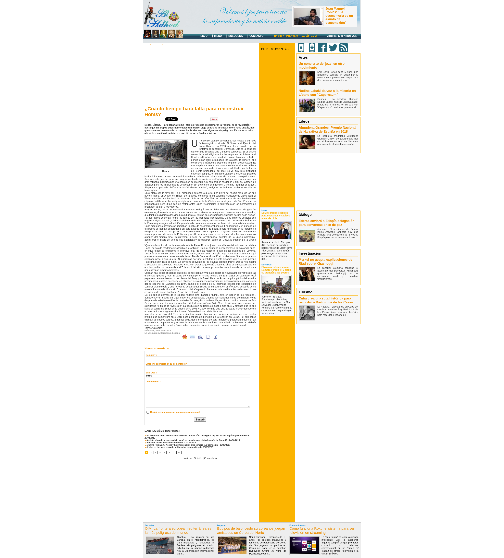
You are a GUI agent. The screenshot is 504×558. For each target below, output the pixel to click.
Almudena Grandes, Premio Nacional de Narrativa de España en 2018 (327, 129)
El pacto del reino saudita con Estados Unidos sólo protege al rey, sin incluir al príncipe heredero (196, 435)
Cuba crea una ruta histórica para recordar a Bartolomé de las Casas (326, 300)
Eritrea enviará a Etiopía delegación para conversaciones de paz (326, 223)
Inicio (203, 35)
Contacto (256, 35)
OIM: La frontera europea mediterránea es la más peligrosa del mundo (178, 531)
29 (179, 452)
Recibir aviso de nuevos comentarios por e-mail (175, 412)
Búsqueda (235, 35)
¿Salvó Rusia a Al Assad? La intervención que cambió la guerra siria (182, 445)
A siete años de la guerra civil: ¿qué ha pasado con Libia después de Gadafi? (186, 440)
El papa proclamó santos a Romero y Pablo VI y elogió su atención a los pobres (276, 270)
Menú (217, 35)
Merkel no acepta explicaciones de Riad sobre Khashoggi (325, 261)
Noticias (187, 458)
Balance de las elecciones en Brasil (164, 442)
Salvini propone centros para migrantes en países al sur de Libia (275, 216)
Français (292, 35)
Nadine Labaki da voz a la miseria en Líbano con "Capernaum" (327, 93)
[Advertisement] (200, 75)
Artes (303, 57)
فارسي (305, 35)
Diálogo (305, 215)
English (279, 35)
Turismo (305, 292)
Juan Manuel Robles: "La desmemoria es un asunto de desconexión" (339, 15)
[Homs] (166, 140)
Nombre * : (151, 355)
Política (156, 44)
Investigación (310, 253)
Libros (304, 121)
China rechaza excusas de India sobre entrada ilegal (173, 447)
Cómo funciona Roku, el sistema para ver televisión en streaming (321, 531)
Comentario (170, 44)
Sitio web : (151, 372)
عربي (314, 35)
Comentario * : (153, 381)
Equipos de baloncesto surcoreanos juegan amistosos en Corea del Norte (251, 531)
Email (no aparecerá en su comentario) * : (167, 364)
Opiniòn (198, 458)
